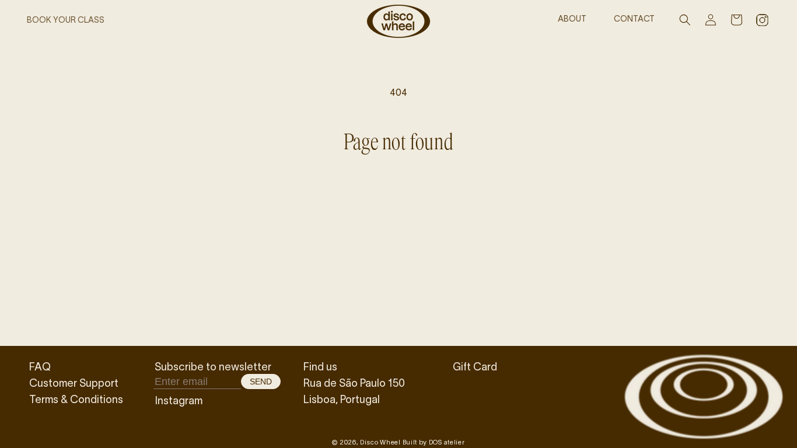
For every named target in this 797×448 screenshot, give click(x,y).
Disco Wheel (380, 442)
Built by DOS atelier (434, 442)
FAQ (40, 366)
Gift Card (475, 366)
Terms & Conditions (76, 399)
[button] (685, 20)
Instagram (178, 400)
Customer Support (73, 382)
